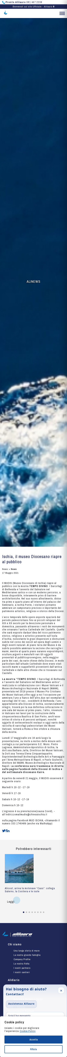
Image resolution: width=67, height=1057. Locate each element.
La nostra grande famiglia (27, 955)
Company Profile (22, 959)
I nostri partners (22, 967)
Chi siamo (14, 944)
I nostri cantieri (22, 972)
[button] (62, 14)
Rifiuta (33, 1049)
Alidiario (13, 980)
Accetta (33, 1039)
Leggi (10, 902)
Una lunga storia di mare (27, 950)
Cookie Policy (28, 1031)
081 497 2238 (24, 2)
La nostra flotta (21, 963)
